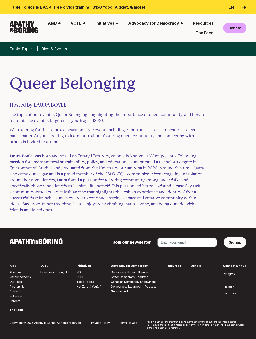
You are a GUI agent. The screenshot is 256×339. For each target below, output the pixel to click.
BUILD (80, 277)
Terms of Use (128, 322)
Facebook (229, 293)
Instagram (229, 274)
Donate (234, 28)
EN (231, 7)
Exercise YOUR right (53, 272)
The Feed (205, 32)
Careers (15, 301)
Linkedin (228, 286)
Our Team (16, 281)
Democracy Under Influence (129, 272)
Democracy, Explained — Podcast (133, 286)
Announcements (20, 277)
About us (15, 272)
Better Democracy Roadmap (129, 277)
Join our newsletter (132, 242)
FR (244, 7)
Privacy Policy (100, 322)
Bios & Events (54, 48)
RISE (79, 272)
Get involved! (119, 291)
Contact (15, 291)
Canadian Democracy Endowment (133, 281)
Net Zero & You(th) (89, 286)
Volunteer (16, 296)
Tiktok (227, 280)
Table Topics (22, 48)
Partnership (17, 286)
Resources (203, 23)
